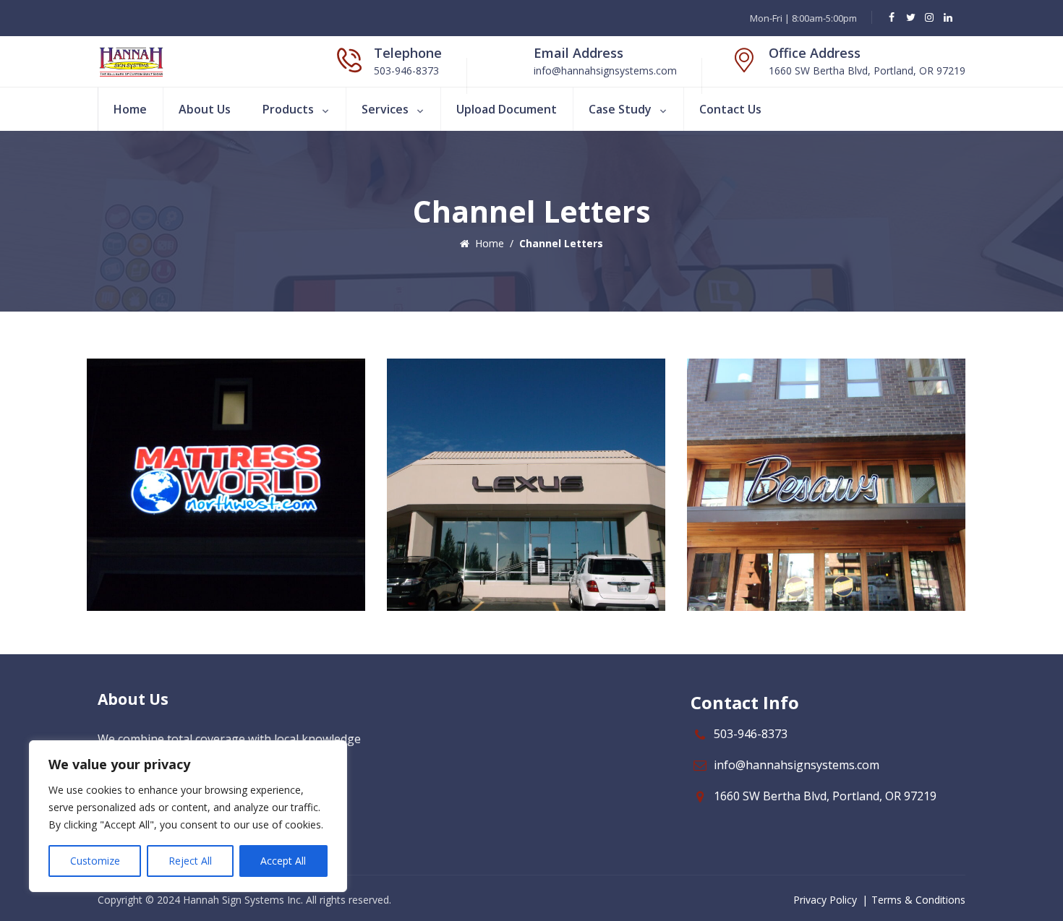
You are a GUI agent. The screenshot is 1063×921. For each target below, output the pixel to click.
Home (130, 109)
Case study (620, 109)
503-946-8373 (750, 734)
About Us (205, 109)
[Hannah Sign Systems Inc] (131, 61)
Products (288, 109)
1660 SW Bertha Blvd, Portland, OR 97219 (825, 796)
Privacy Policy (825, 900)
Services (385, 109)
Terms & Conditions (918, 900)
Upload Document (506, 109)
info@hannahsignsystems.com (796, 765)
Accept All (283, 861)
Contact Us (730, 109)
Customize (95, 861)
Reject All (190, 861)
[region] (188, 816)
